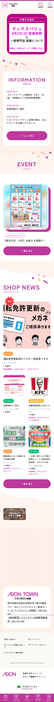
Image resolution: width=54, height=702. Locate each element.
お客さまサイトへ (30, 673)
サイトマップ (33, 639)
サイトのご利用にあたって (14, 645)
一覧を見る (27, 251)
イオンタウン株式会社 (13, 652)
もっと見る (28, 135)
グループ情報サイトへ (32, 676)
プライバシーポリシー (37, 644)
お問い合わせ (10, 639)
